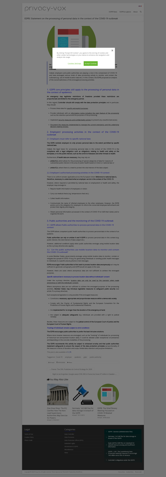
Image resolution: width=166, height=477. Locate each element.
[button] (112, 50)
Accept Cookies (91, 63)
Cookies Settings (74, 63)
